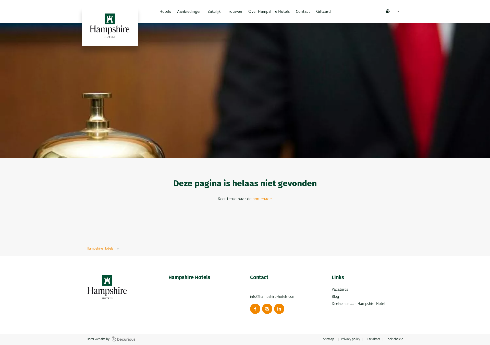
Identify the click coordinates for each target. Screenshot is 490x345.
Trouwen (234, 11)
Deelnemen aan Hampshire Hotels (359, 304)
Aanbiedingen (189, 11)
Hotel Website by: (99, 339)
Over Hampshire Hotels (269, 11)
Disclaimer (372, 339)
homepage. (262, 199)
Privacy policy (350, 339)
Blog (335, 296)
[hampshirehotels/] (267, 309)
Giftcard (323, 11)
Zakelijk (214, 11)
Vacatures (340, 289)
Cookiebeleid (394, 339)
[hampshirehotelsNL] (255, 309)
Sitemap (328, 339)
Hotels (165, 11)
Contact (303, 11)
